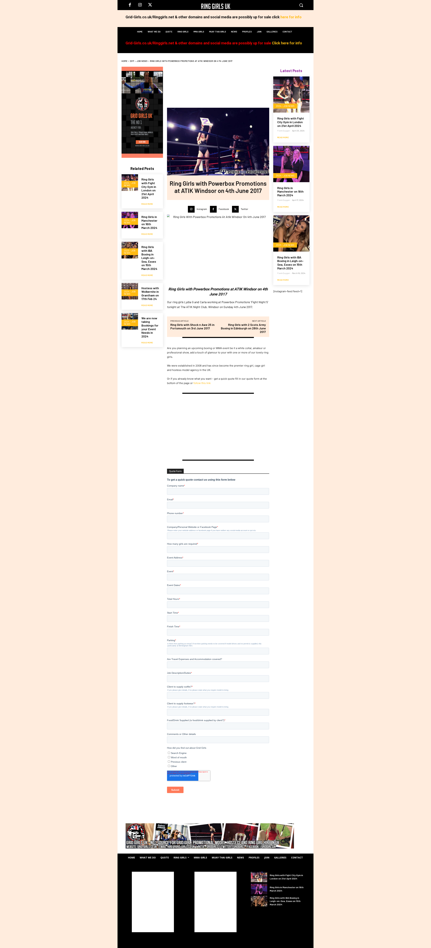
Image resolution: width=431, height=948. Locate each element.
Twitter (244, 209)
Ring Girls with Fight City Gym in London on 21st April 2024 (148, 188)
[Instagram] (140, 5)
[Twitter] (235, 209)
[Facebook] (130, 5)
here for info (291, 17)
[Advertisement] (143, 384)
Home (124, 61)
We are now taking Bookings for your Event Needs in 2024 (149, 327)
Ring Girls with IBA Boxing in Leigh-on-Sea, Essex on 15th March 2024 (149, 258)
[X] (150, 5)
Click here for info (287, 43)
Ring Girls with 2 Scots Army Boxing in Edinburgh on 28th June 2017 (243, 328)
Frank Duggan (283, 130)
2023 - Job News (129, 251)
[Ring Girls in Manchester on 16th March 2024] (291, 164)
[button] (301, 5)
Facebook (224, 209)
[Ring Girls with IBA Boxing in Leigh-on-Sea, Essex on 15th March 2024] (291, 233)
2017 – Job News (139, 61)
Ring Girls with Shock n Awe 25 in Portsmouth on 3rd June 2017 (192, 326)
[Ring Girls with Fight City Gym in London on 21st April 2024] (291, 94)
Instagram (202, 209)
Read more (147, 204)
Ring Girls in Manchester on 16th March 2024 (149, 222)
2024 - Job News (130, 184)
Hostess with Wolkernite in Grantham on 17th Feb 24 (150, 293)
